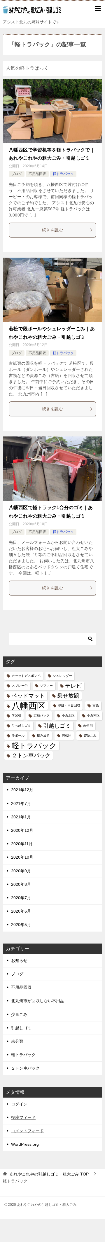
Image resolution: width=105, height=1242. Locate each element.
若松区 (66, 735)
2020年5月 (21, 924)
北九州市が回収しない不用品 (37, 1000)
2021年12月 (22, 789)
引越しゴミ (57, 726)
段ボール (18, 735)
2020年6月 (21, 911)
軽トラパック (63, 174)
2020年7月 (21, 897)
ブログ (16, 174)
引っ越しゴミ (21, 725)
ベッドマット (28, 696)
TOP (49, 1174)
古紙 (95, 705)
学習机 (16, 715)
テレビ (73, 686)
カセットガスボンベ (26, 675)
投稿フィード (23, 1117)
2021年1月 (21, 817)
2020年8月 (21, 884)
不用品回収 (37, 174)
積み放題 (43, 735)
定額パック (42, 715)
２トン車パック (31, 755)
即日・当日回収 (69, 705)
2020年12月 (22, 830)
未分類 (17, 1041)
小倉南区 (93, 715)
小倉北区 (68, 715)
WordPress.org (25, 1144)
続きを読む (52, 230)
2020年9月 (21, 871)
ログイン (19, 1104)
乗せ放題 (68, 696)
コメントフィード (27, 1131)
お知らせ (19, 960)
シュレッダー (62, 675)
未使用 (88, 725)
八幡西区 (29, 705)
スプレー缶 (20, 685)
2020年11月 (22, 843)
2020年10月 (22, 857)
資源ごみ (90, 735)
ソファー (46, 685)
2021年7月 (21, 803)
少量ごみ (19, 1014)
